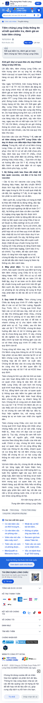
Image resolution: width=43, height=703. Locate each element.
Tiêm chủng (14, 510)
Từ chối (12, 697)
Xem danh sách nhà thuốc (21, 565)
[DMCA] (26, 642)
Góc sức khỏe (10, 21)
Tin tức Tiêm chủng (29, 510)
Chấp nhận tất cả (30, 697)
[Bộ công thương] (8, 642)
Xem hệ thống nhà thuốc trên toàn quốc (21, 560)
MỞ (38, 3)
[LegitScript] (14, 647)
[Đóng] (2, 3)
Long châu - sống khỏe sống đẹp (15, 513)
